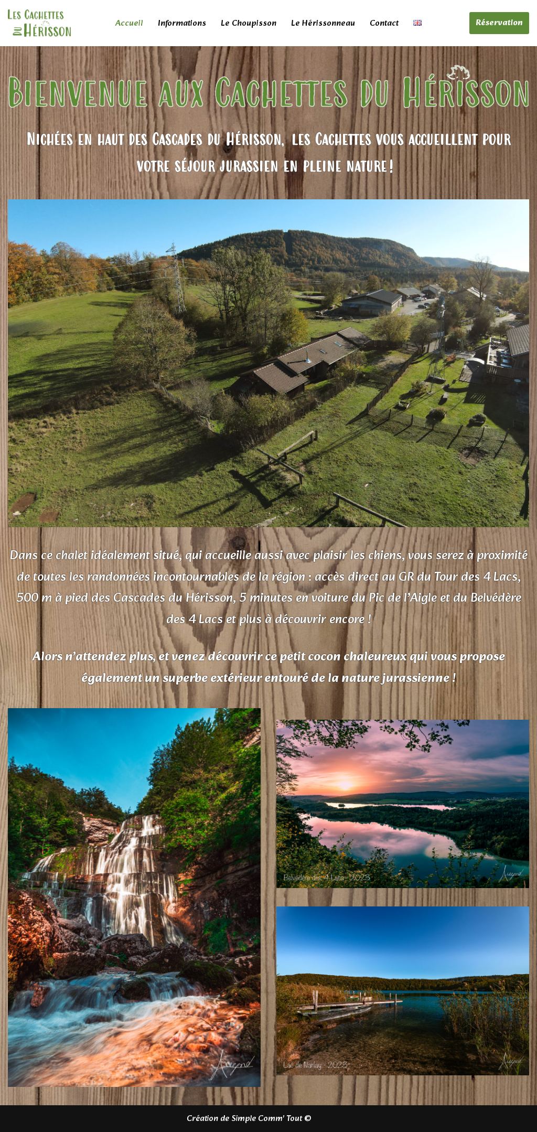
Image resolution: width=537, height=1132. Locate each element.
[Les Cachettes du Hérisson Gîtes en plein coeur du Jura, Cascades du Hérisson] (39, 23)
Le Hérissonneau (323, 23)
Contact (384, 23)
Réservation (499, 23)
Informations (182, 23)
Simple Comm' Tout (266, 1119)
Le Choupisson (248, 23)
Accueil (129, 23)
